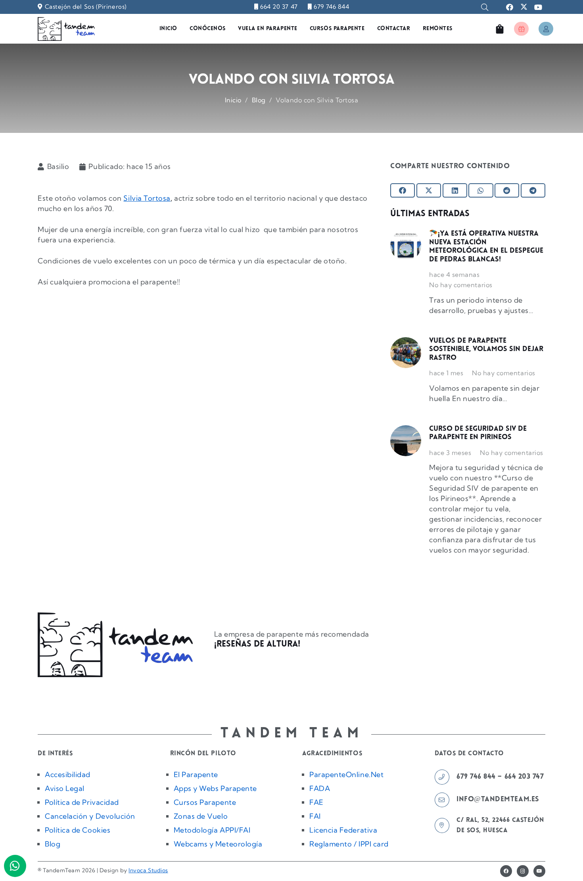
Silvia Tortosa (147, 198)
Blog (52, 843)
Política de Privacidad (82, 802)
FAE (316, 802)
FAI (315, 816)
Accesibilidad (67, 774)
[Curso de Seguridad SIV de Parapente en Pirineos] (405, 440)
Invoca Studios (148, 870)
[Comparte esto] (402, 190)
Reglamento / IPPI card (349, 843)
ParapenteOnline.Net (346, 774)
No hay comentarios (461, 285)
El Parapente (196, 774)
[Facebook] (509, 7)
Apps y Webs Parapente (215, 788)
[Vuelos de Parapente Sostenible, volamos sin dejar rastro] (405, 352)
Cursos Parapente (205, 802)
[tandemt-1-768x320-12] (66, 29)
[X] (524, 7)
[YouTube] (538, 7)
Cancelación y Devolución (90, 816)
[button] (485, 7)
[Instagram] (523, 871)
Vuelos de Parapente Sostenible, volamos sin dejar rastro (486, 350)
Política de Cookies (77, 830)
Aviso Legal (64, 788)
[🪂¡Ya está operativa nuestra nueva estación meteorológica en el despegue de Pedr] (405, 245)
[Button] (521, 29)
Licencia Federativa (343, 830)
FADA (319, 788)
